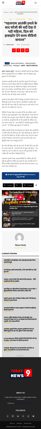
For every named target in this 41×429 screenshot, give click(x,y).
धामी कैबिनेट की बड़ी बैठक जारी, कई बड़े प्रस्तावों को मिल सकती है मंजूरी (19, 261)
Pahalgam (16, 65)
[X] (18, 50)
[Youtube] (33, 416)
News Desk (10, 44)
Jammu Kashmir (20, 19)
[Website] (28, 416)
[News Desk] (20, 237)
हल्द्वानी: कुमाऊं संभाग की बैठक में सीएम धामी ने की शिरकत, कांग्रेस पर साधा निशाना (20, 299)
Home (6, 12)
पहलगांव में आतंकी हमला (32, 65)
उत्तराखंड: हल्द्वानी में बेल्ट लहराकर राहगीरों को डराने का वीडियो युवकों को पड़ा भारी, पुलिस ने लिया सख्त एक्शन (19, 330)
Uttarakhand (8, 263)
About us (12, 423)
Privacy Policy (27, 423)
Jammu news (7, 65)
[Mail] (18, 416)
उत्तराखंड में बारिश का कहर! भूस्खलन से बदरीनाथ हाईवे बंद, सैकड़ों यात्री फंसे (20, 309)
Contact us (19, 423)
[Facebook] (14, 50)
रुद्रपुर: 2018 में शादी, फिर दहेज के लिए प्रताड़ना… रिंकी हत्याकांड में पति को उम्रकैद (20, 280)
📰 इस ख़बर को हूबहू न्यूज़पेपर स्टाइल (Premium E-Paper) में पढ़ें (20, 175)
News (30, 19)
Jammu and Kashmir (17, 63)
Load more (20, 355)
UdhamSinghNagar (10, 282)
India (11, 12)
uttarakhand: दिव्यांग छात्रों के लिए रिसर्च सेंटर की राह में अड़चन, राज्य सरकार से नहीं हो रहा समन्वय (20, 339)
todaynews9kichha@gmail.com (24, 403)
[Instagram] (13, 416)
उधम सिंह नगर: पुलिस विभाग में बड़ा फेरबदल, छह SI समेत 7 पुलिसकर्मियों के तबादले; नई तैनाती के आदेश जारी (20, 290)
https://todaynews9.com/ (20, 248)
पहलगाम (23, 65)
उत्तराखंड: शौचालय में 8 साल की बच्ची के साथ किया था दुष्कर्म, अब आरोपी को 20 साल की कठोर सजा (19, 349)
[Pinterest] (23, 50)
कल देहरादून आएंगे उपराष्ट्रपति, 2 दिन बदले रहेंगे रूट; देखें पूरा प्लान (20, 271)
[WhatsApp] (27, 50)
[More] (36, 185)
